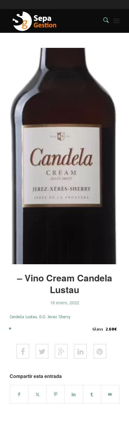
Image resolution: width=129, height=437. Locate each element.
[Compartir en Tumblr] (92, 394)
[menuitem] (103, 21)
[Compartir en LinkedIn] (74, 394)
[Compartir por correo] (110, 394)
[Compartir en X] (37, 394)
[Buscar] (103, 21)
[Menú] (116, 21)
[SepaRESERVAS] (53, 21)
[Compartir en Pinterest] (55, 394)
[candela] (64, 156)
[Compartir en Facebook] (19, 394)
